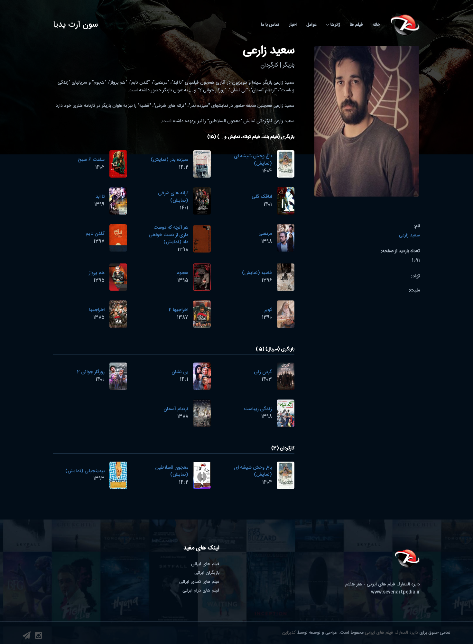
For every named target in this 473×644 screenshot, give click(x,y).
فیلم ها (356, 25)
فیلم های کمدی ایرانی (199, 582)
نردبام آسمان (175, 409)
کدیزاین (289, 633)
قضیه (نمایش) (257, 273)
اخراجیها (97, 310)
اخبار (293, 25)
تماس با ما (270, 25)
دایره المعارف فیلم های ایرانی (391, 633)
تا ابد (100, 197)
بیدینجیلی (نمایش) (85, 471)
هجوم (182, 273)
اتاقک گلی (262, 197)
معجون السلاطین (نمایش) (171, 471)
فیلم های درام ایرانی (200, 590)
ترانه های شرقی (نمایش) (173, 197)
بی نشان (180, 372)
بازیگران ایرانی (206, 573)
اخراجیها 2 (178, 310)
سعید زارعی (409, 235)
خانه (376, 25)
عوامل (311, 25)
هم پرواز (97, 273)
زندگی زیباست (258, 409)
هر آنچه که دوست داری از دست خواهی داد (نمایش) (168, 235)
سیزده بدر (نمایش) (169, 160)
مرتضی (265, 234)
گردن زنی (263, 372)
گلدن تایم (95, 234)
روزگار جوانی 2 (91, 372)
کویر (268, 310)
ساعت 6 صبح (91, 160)
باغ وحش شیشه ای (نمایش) (253, 160)
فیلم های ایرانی (205, 564)
